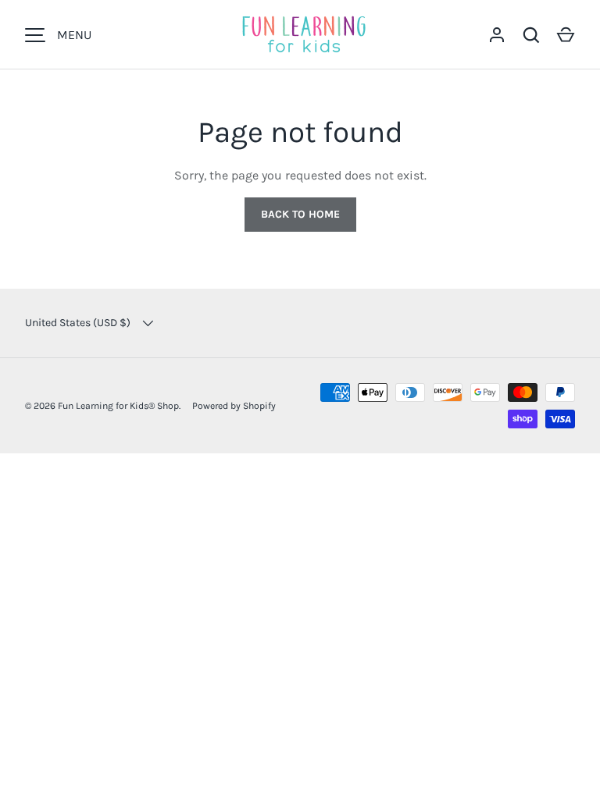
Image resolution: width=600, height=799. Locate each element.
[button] (565, 35)
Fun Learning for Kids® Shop (118, 405)
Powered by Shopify (234, 405)
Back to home (300, 214)
